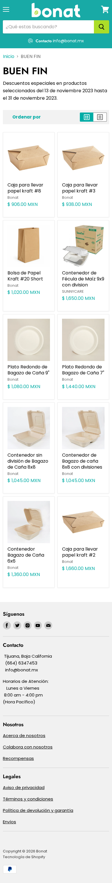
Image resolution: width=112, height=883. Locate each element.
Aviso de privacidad (24, 787)
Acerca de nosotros (24, 735)
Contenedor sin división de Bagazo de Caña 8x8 (27, 461)
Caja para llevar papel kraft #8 (25, 188)
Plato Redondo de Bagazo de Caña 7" (83, 370)
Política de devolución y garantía (38, 810)
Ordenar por (26, 117)
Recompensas (18, 758)
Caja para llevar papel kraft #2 (80, 552)
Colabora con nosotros (28, 747)
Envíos (9, 822)
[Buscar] (101, 26)
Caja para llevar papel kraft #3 (80, 188)
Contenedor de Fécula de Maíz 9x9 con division (83, 279)
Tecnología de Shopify (24, 857)
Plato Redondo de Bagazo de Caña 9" (28, 370)
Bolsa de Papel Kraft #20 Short (25, 276)
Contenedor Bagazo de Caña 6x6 (25, 555)
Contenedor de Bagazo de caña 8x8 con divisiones (82, 461)
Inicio (8, 56)
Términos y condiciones (28, 799)
